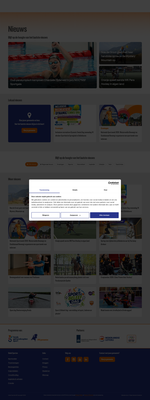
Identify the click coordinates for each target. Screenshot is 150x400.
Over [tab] (105, 190)
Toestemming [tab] (44, 190)
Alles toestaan (104, 215)
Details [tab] (75, 190)
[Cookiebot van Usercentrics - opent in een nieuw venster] (110, 183)
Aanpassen (74, 215)
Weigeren (45, 215)
